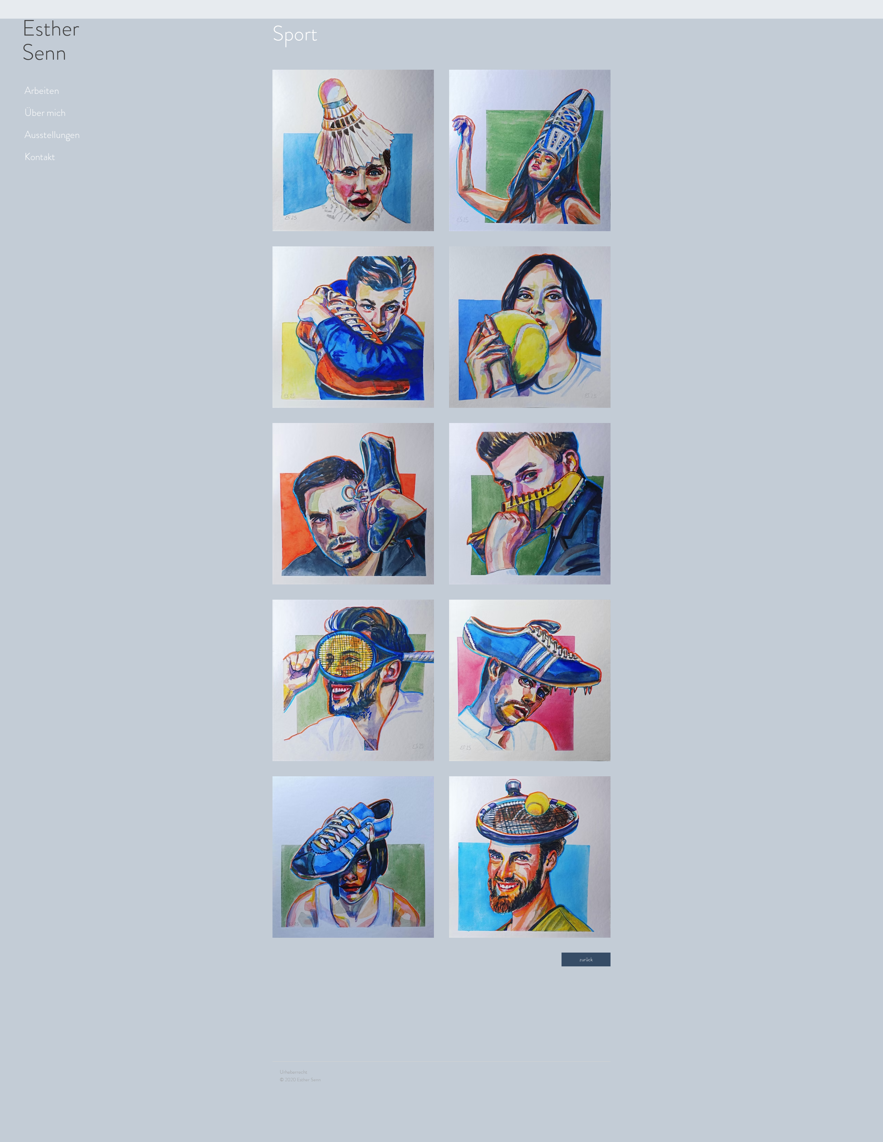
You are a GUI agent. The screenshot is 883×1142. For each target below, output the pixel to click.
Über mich (44, 113)
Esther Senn (50, 40)
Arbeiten (41, 90)
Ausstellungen (44, 135)
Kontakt (39, 157)
